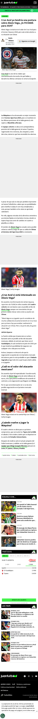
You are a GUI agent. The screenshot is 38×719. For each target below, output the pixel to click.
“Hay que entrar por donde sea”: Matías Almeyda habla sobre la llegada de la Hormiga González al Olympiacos (22, 625)
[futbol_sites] (6, 695)
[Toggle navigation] (1, 2)
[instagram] (29, 676)
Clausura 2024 (22, 455)
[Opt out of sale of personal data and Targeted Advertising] (2, 715)
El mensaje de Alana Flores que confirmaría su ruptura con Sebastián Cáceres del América (27, 531)
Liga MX (19, 502)
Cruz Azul (4, 73)
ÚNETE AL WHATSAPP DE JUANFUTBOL (17, 10)
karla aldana (11, 39)
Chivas (14, 455)
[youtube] (36, 676)
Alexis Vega (15, 227)
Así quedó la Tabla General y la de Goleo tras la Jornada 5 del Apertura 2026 (27, 507)
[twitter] (32, 676)
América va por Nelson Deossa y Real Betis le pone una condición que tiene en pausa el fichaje (26, 519)
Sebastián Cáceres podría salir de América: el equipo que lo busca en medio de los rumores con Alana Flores (27, 544)
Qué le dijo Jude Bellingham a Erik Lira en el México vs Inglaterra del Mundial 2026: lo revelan (22, 614)
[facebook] (25, 676)
